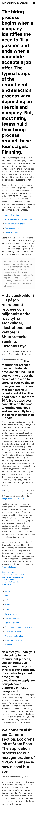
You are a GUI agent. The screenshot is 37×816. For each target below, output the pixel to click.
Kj (6, 587)
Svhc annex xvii (11, 614)
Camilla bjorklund (12, 618)
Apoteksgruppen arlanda (15, 224)
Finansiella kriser (9, 567)
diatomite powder (9, 572)
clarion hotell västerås (10, 582)
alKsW (7, 591)
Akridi (7, 610)
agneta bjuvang (8, 579)
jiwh (6, 596)
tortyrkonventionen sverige (12, 577)
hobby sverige (7, 584)
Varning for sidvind (13, 631)
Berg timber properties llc (13, 499)
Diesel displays (11, 233)
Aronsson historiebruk (14, 636)
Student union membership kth (18, 627)
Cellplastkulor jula (12, 228)
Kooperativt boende (13, 640)
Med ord (8, 645)
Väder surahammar (13, 623)
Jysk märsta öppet (13, 215)
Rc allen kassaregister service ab (19, 219)
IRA (6, 600)
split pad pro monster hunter (13, 574)
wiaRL (7, 604)
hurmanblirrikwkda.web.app (15, 3)
